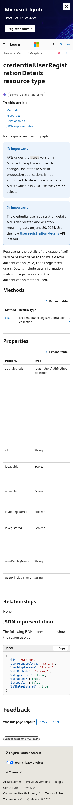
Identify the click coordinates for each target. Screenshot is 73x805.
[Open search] (54, 44)
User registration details (39, 233)
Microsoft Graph (28, 53)
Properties (13, 115)
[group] (36, 320)
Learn (8, 53)
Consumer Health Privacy (20, 793)
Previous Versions (38, 782)
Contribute (10, 788)
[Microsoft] (36, 44)
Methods (12, 110)
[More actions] (66, 53)
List (7, 318)
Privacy (27, 788)
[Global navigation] (4, 44)
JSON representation (20, 126)
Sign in (65, 44)
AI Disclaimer (12, 782)
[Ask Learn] (59, 53)
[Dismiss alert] (66, 6)
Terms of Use (54, 793)
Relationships (15, 121)
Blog (58, 782)
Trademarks (11, 799)
